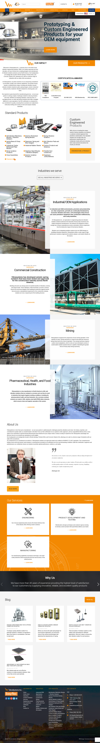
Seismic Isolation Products (30, 155)
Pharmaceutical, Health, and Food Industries (40, 702)
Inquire (91, 10)
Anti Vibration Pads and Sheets (51, 142)
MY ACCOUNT (78, 3)
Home (24, 692)
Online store (26, 694)
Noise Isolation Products (11, 151)
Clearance (9, 159)
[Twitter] (14, 699)
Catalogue (25, 704)
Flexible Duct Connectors (48, 151)
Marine (37, 706)
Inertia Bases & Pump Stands (13, 142)
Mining (37, 699)
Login (81, 4)
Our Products (80, 63)
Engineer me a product (81, 151)
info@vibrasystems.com (76, 705)
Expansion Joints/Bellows (49, 155)
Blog (24, 706)
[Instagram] (16, 699)
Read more (13, 489)
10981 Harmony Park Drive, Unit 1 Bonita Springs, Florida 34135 (75, 700)
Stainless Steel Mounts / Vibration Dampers (32, 151)
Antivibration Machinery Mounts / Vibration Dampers (14, 137)
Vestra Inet (92, 739)
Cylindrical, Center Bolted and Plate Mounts (12, 147)
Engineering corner (28, 701)
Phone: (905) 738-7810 (75, 712)
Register (77, 4)
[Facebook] (6, 699)
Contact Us (26, 708)
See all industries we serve (49, 177)
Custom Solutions (27, 697)
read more (11, 639)
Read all (90, 600)
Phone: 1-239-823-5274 (76, 695)
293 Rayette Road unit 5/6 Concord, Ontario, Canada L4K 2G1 (76, 717)
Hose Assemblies (12, 155)
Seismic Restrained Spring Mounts (31, 136)
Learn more (50, 47)
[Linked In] (9, 699)
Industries (25, 696)
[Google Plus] (11, 699)
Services (25, 699)
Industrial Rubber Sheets (33, 145)
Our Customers (27, 703)
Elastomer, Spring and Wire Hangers (32, 142)
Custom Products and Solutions (51, 146)
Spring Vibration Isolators (49, 136)
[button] (94, 39)
